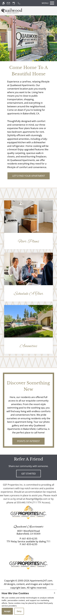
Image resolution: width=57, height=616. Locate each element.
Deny (19, 611)
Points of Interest (28, 441)
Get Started (28, 473)
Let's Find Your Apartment (28, 175)
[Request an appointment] (13, 3)
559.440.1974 (24, 502)
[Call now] (19, 3)
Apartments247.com (41, 580)
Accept (7, 611)
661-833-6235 (29, 538)
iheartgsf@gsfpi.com (37, 498)
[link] (28, 532)
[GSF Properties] (28, 512)
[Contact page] (8, 3)
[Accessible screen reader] (3, 3)
